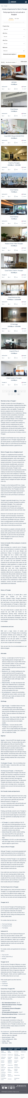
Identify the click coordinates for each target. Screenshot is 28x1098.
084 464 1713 (22, 1086)
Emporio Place (17, 1075)
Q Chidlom (17, 1051)
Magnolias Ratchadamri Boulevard (3, 1075)
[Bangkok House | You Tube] (6, 1087)
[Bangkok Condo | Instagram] (14, 1087)
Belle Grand (4, 1067)
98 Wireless (4, 1072)
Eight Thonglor (10, 1067)
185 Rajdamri (4, 1054)
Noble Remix (23, 1051)
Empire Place (10, 1065)
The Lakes (16, 1072)
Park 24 (22, 1054)
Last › (19, 394)
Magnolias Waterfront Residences (10, 1061)
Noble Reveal (10, 1054)
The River (10, 1078)
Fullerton (9, 1072)
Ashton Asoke (17, 1067)
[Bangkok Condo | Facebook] (3, 1087)
